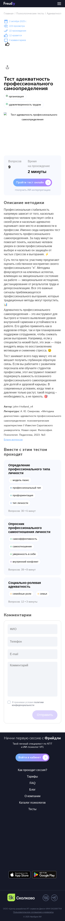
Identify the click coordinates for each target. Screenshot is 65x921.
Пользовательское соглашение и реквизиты (33, 912)
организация (16, 96)
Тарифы (32, 776)
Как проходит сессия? (32, 770)
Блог (32, 789)
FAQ (32, 783)
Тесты (32, 809)
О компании (32, 796)
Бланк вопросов (13, 439)
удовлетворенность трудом (25, 104)
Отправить (45, 715)
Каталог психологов (32, 802)
